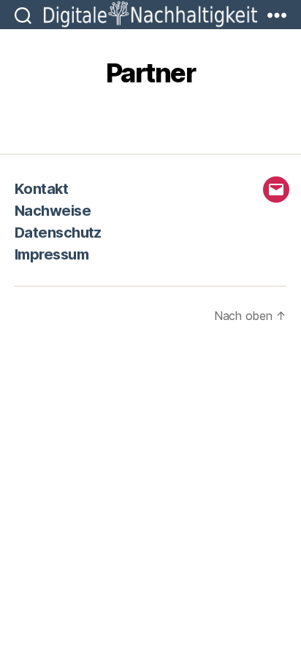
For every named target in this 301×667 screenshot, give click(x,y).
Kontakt (41, 189)
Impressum (51, 254)
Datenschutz (58, 232)
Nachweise (53, 210)
